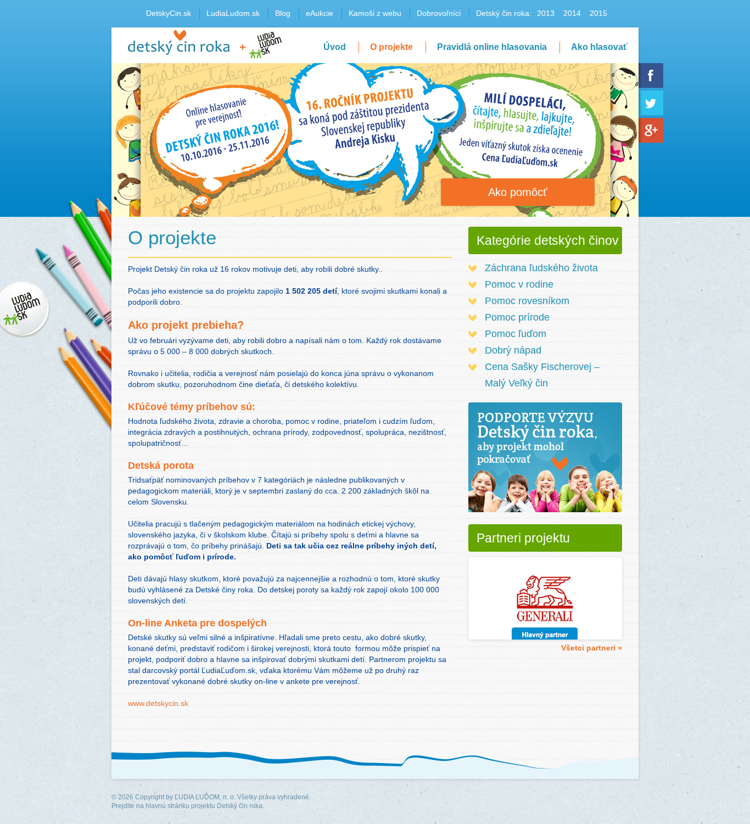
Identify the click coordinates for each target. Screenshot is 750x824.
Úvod (334, 47)
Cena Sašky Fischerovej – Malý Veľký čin (542, 375)
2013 (546, 13)
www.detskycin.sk (158, 703)
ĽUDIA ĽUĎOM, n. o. (205, 797)
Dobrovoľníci (439, 13)
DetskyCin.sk (168, 13)
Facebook (651, 75)
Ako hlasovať (599, 47)
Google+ (651, 130)
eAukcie (319, 13)
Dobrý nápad (513, 350)
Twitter (651, 103)
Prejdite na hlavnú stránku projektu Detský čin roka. (187, 806)
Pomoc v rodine (519, 284)
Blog (282, 13)
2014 (572, 13)
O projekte (391, 47)
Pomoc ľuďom (515, 333)
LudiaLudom (265, 45)
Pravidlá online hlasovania (492, 47)
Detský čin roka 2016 (179, 42)
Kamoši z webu (375, 13)
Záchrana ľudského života (541, 267)
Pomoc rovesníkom (527, 300)
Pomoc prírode (517, 317)
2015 (598, 13)
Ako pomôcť (517, 192)
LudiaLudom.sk (233, 13)
